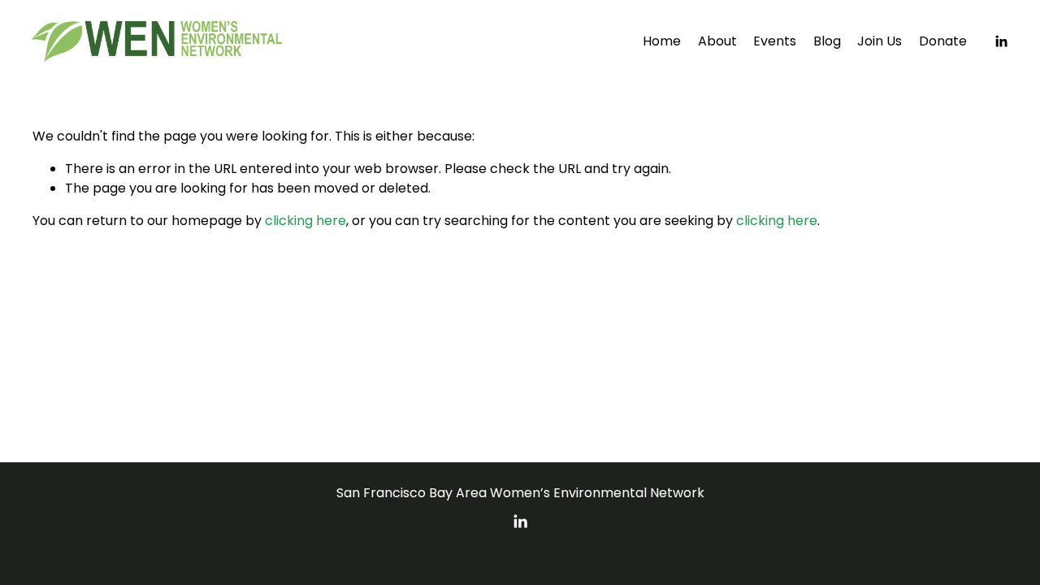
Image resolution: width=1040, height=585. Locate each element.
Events (774, 41)
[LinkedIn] (1001, 41)
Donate (943, 41)
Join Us (879, 41)
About (717, 41)
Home (662, 41)
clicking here (305, 220)
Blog (827, 41)
